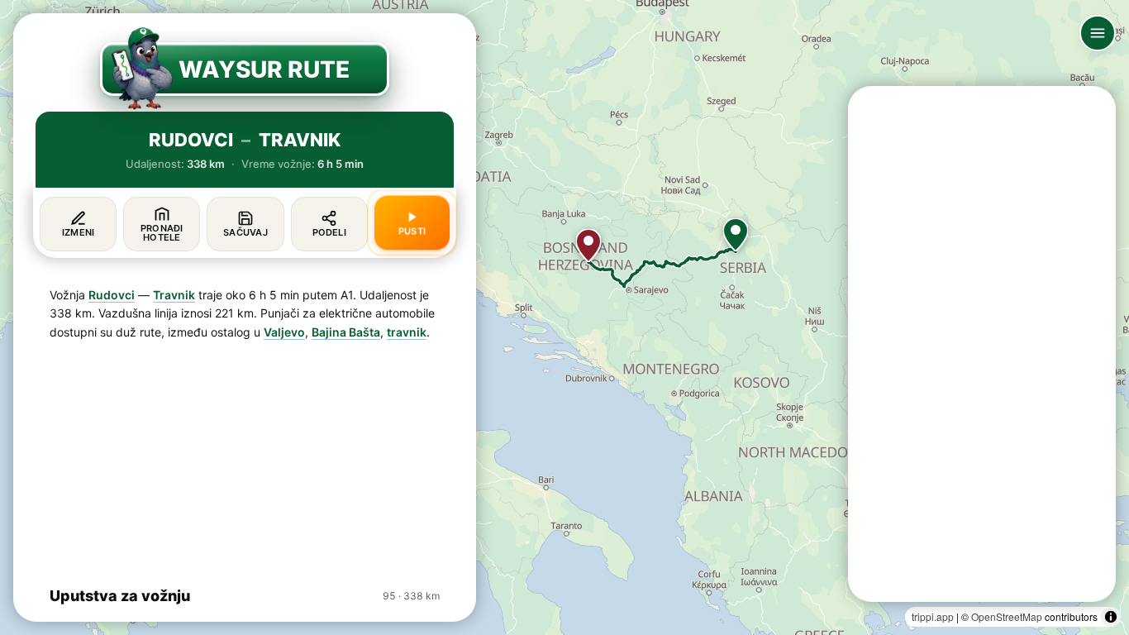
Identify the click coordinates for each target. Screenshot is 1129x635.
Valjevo (284, 332)
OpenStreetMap (1006, 616)
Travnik (174, 295)
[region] (564, 317)
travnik (406, 332)
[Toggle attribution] (1111, 617)
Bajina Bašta (346, 332)
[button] (735, 234)
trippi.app (933, 616)
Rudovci (111, 295)
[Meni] (1097, 33)
